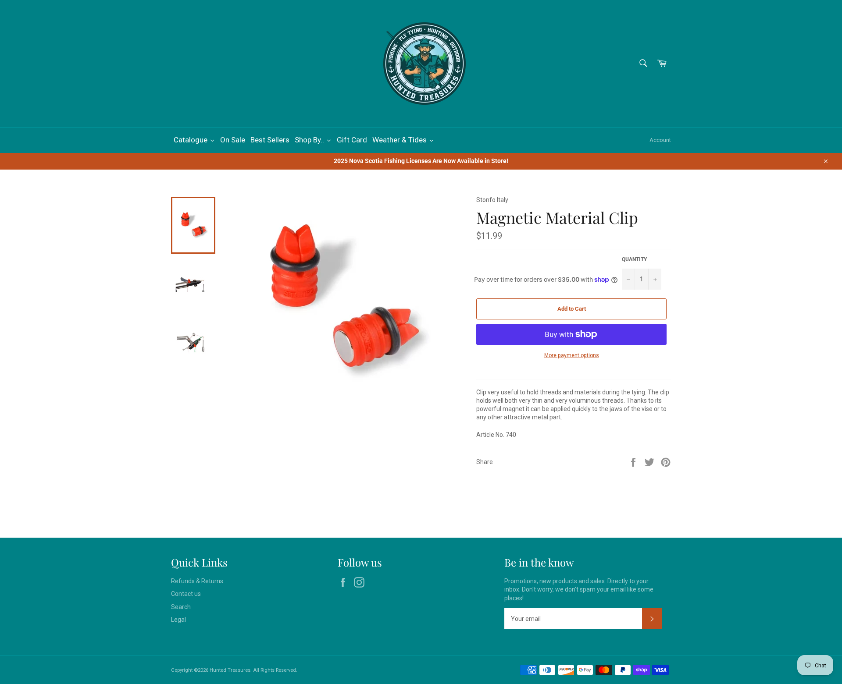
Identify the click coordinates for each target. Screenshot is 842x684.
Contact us (186, 593)
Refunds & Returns (197, 581)
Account (660, 140)
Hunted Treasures (230, 670)
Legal (178, 619)
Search (181, 606)
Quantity (634, 259)
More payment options (571, 355)
